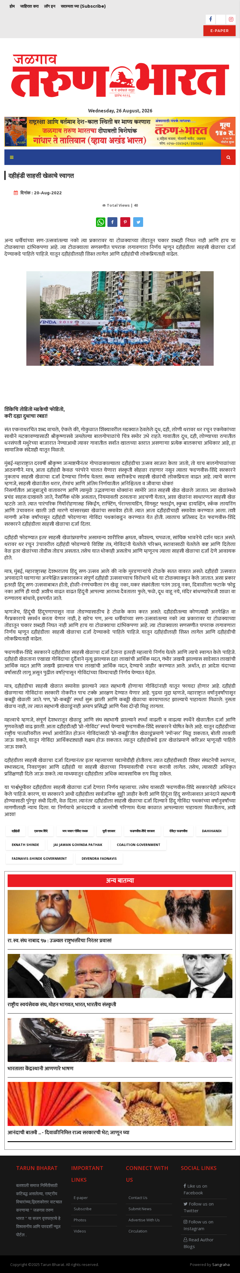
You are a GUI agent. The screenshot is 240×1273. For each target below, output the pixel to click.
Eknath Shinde (25, 844)
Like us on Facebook (195, 1189)
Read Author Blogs (199, 1243)
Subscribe (83, 1208)
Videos (80, 1231)
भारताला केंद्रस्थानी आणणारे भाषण (40, 1069)
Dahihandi (212, 831)
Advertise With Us (144, 1220)
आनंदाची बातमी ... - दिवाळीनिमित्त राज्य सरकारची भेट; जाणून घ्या (68, 1133)
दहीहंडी (16, 831)
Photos (80, 1220)
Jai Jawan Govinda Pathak (78, 844)
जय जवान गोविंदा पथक (75, 831)
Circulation (137, 1231)
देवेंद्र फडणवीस (178, 831)
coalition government (138, 844)
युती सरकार (108, 831)
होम (12, 6)
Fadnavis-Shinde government (39, 858)
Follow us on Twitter (199, 1207)
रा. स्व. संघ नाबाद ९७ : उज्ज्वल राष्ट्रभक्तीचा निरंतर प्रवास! (60, 941)
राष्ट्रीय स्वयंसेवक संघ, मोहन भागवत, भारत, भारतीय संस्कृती (62, 1005)
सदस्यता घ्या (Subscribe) (83, 6)
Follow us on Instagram (198, 1225)
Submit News (140, 1208)
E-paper (219, 30)
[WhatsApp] (100, 222)
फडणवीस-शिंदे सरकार (142, 831)
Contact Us (138, 1197)
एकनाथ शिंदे (41, 831)
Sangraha (221, 1264)
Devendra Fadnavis (99, 858)
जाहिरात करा (29, 6)
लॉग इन (49, 6)
